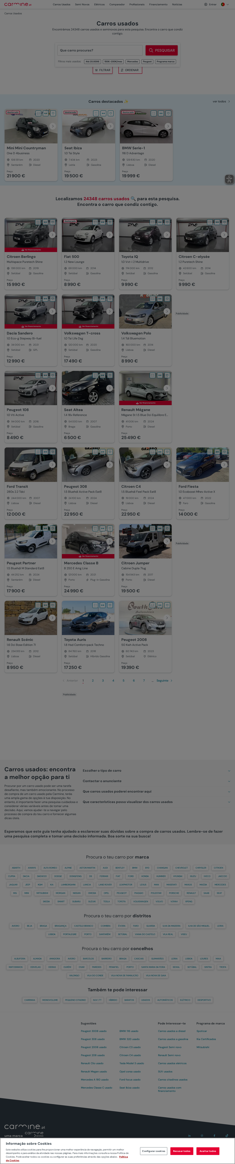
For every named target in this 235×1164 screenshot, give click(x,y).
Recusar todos (182, 1151)
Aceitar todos (208, 1151)
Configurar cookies (153, 1151)
